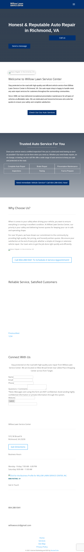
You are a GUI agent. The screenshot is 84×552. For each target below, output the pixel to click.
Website (11, 398)
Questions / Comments (17, 389)
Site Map (42, 544)
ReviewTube (55, 550)
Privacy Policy (42, 547)
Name (10, 377)
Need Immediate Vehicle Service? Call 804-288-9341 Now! (42, 183)
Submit (11, 401)
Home (42, 538)
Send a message (19, 46)
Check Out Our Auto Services (42, 112)
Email (10, 380)
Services (42, 541)
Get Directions (18, 446)
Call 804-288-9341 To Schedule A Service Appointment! (42, 259)
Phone (11, 383)
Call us (62, 38)
